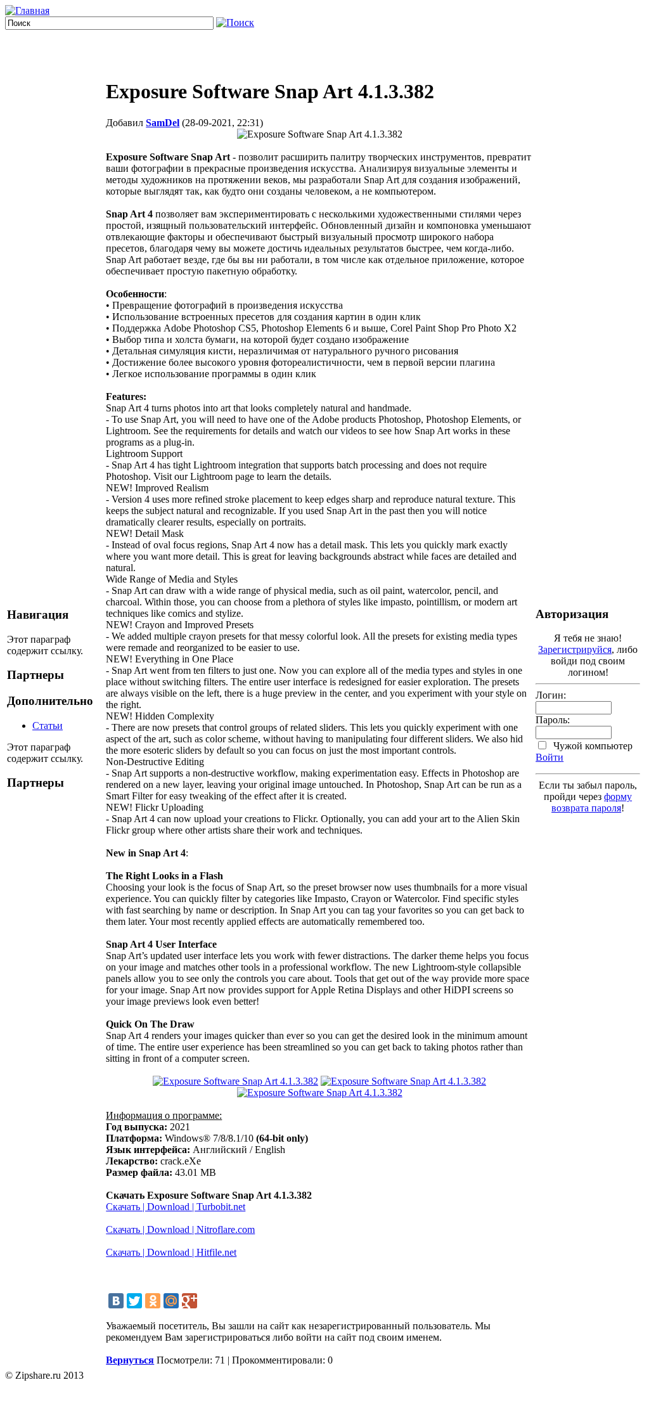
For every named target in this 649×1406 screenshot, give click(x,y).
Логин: (551, 695)
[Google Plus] (189, 1300)
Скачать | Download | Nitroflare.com (180, 1229)
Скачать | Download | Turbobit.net (175, 1206)
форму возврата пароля (591, 802)
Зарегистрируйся (575, 649)
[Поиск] (235, 22)
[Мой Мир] (171, 1300)
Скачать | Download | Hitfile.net (171, 1252)
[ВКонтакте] (116, 1300)
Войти (549, 757)
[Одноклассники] (152, 1300)
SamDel (162, 122)
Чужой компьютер (592, 745)
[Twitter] (134, 1300)
